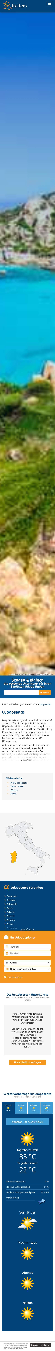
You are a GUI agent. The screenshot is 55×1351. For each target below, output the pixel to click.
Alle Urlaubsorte (19, 782)
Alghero (10, 915)
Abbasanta (12, 904)
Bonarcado (12, 896)
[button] (27, 962)
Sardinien (33, 704)
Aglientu (11, 911)
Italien (5, 704)
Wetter (14, 790)
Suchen (46, 692)
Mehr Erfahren (19, 1348)
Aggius (10, 908)
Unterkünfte (17, 786)
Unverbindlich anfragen (27, 1062)
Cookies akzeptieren (40, 1345)
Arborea (11, 919)
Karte (13, 793)
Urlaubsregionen (18, 704)
